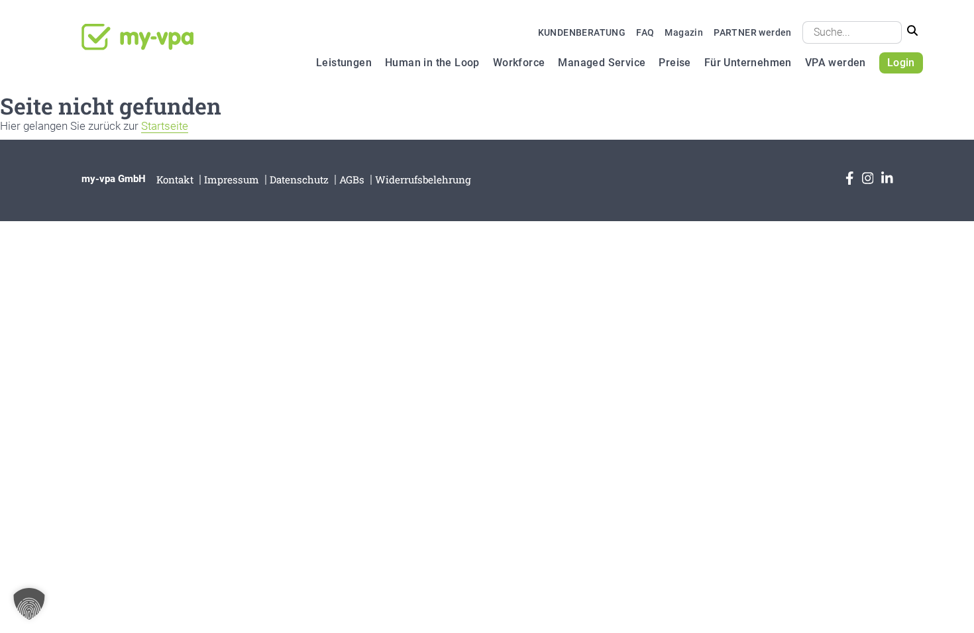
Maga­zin (684, 32)
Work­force (519, 62)
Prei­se (674, 62)
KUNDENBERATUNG (582, 32)
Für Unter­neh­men (748, 62)
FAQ (645, 32)
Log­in (901, 62)
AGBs (351, 179)
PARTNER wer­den (753, 32)
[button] (29, 604)
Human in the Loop (432, 62)
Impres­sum (231, 179)
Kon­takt (174, 179)
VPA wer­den (835, 62)
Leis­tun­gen (344, 62)
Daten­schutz (299, 179)
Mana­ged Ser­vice (601, 62)
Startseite (164, 125)
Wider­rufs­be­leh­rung (423, 179)
